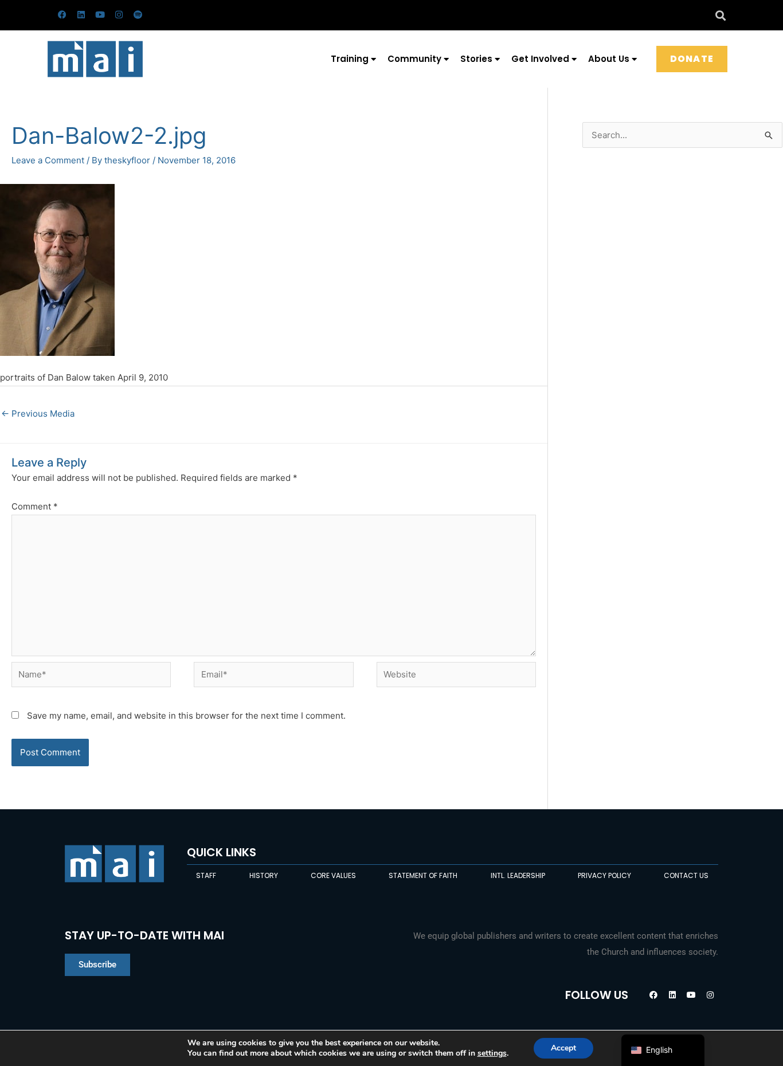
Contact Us (686, 875)
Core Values (333, 875)
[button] (720, 15)
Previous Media (38, 413)
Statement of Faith (423, 875)
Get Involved (540, 59)
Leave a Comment (47, 160)
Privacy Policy (604, 875)
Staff (206, 875)
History (263, 875)
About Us (608, 59)
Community (414, 59)
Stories (476, 59)
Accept (563, 1048)
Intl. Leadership (518, 875)
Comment (34, 506)
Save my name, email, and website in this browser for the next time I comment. (186, 715)
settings (492, 1053)
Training (350, 59)
